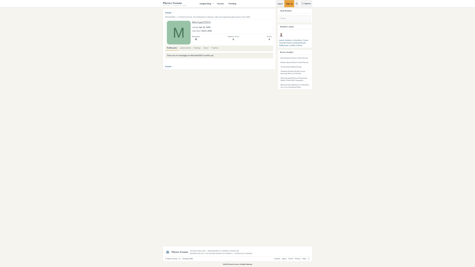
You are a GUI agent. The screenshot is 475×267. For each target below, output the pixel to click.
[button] (213, 3)
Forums (220, 3)
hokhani (299, 45)
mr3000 (292, 45)
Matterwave (283, 45)
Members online (287, 26)
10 (196, 39)
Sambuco (288, 40)
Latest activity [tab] (185, 48)
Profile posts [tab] (172, 48)
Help (304, 259)
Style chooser (172, 259)
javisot (281, 40)
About (284, 259)
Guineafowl (297, 40)
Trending (232, 3)
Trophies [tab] (214, 48)
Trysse (305, 40)
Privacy (297, 259)
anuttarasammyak (299, 43)
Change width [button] (187, 259)
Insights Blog (205, 3)
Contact (277, 259)
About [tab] (206, 48)
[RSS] (308, 258)
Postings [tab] (197, 48)
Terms (290, 259)
